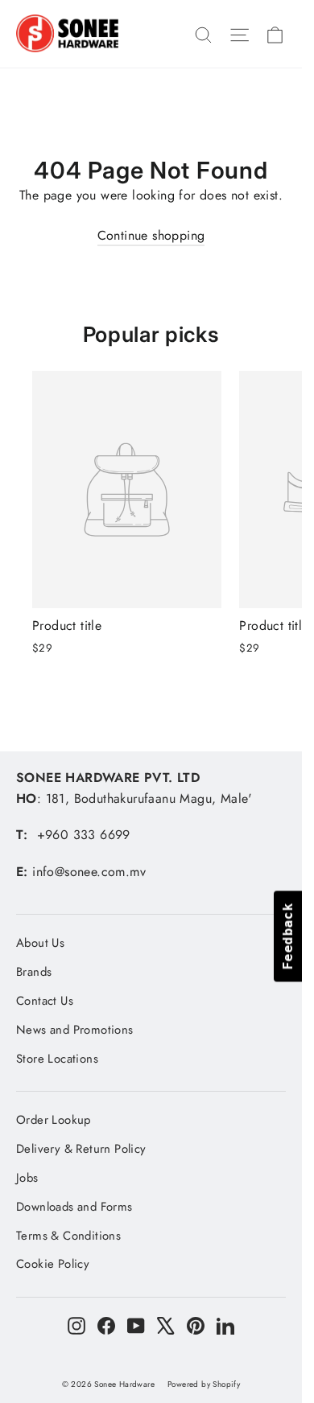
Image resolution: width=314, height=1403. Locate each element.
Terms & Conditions (68, 1236)
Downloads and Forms (74, 1207)
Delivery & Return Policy (81, 1149)
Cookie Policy (52, 1264)
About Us (40, 943)
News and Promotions (75, 1030)
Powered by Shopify (203, 1384)
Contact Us (44, 1001)
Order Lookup (53, 1120)
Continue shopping (151, 235)
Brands (34, 972)
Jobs (27, 1178)
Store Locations (57, 1059)
